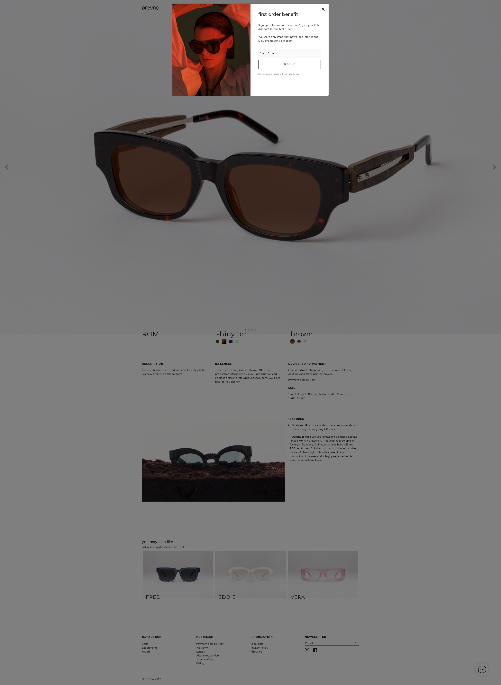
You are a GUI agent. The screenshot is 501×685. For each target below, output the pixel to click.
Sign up (289, 64)
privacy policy (292, 74)
